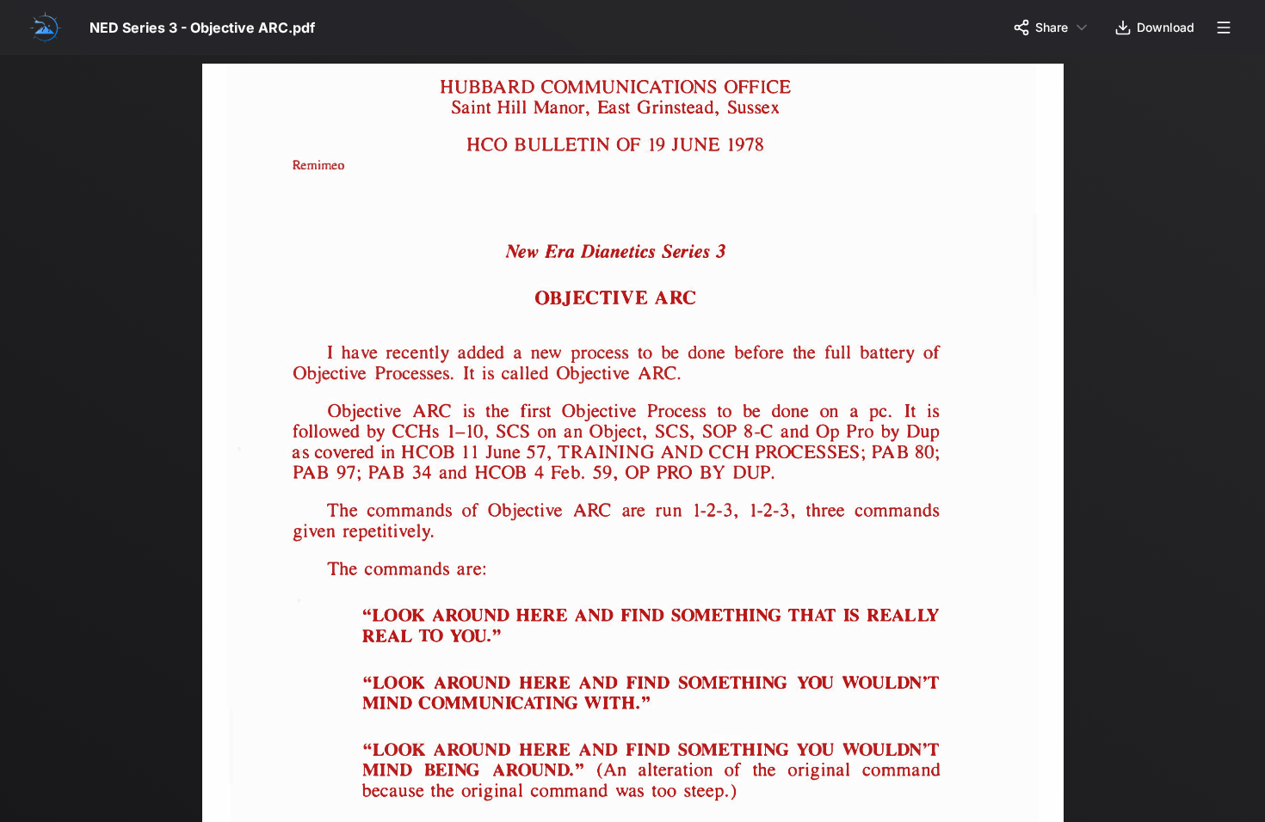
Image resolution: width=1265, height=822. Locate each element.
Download (1165, 27)
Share (1051, 27)
